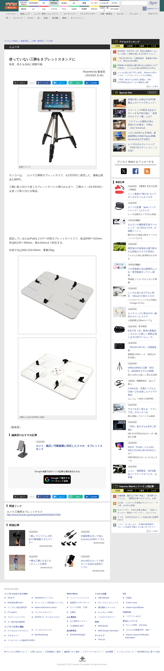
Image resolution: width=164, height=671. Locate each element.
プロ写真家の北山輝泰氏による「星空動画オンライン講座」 (142, 272)
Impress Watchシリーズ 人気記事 (136, 486)
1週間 (141, 46)
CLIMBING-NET (77, 626)
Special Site (125, 92)
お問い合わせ (36, 652)
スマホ (30, 18)
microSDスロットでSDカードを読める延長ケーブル (92, 563)
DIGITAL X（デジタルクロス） (48, 617)
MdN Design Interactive (108, 631)
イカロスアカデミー (106, 617)
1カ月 (153, 46)
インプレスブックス (43, 630)
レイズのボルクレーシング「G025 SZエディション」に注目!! (142, 147)
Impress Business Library (46, 607)
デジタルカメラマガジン (18, 631)
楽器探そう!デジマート (80, 602)
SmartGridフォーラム (44, 598)
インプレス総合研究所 (17, 607)
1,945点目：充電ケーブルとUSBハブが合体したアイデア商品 (142, 391)
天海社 (129, 598)
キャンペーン (76, 18)
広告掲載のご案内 (53, 652)
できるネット (13, 635)
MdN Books (103, 626)
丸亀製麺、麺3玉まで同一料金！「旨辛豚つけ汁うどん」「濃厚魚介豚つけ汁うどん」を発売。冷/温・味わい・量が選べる (137, 498)
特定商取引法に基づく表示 (148, 652)
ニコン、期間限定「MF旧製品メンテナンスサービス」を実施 (142, 473)
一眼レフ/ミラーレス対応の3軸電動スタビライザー (40, 539)
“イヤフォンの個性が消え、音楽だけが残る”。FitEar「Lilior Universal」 (142, 124)
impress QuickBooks (135, 607)
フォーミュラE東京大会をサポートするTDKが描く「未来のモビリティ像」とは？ (142, 113)
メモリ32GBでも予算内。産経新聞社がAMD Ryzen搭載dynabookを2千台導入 (142, 136)
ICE (124, 594)
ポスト (22, 83)
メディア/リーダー (87, 14)
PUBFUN (127, 612)
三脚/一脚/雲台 (106, 14)
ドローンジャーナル (16, 617)
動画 (64, 18)
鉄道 (46, 18)
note (77, 83)
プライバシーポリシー (92, 652)
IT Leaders (12, 612)
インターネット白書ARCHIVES (21, 640)
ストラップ (18, 18)
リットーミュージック (79, 598)
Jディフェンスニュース (108, 602)
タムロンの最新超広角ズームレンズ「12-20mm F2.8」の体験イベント (142, 227)
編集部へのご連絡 (71, 652)
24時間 (130, 46)
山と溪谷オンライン (78, 621)
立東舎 (73, 612)
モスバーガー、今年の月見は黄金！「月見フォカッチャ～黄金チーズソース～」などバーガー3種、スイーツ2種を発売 (137, 513)
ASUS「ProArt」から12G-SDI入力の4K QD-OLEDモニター (142, 450)
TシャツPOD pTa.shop (136, 625)
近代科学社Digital (77, 635)
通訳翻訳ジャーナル (106, 607)
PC (7, 18)
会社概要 (109, 652)
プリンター (134, 14)
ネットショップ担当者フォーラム (49, 602)
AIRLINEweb (103, 598)
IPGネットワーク (130, 621)
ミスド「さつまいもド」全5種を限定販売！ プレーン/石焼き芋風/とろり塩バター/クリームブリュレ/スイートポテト (137, 527)
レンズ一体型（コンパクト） (46, 14)
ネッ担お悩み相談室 (16, 622)
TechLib (101, 639)
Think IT (11, 598)
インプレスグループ (125, 652)
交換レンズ (25, 14)
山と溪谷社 (71, 617)
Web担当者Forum (15, 602)
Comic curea (131, 602)
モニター (121, 14)
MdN (97, 622)
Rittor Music (72, 594)
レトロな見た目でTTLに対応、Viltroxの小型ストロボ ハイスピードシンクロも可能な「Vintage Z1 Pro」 (137, 75)
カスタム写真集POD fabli (137, 630)
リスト (31, 83)
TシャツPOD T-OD (78, 607)
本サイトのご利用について (15, 652)
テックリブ (99, 635)
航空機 (55, 18)
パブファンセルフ (133, 616)
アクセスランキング (129, 41)
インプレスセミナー (43, 612)
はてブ (61, 83)
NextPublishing (41, 635)
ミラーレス (11, 14)
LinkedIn (93, 83)
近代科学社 (71, 631)
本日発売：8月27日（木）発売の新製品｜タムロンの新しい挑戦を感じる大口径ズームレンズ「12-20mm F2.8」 (137, 54)
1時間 (117, 46)
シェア (45, 83)
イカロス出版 (100, 594)
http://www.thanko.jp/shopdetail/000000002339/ (34, 514)
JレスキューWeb (105, 612)
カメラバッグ (69, 14)
